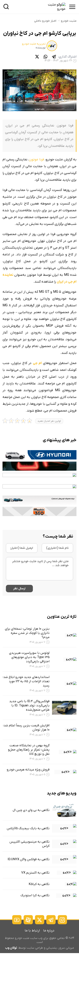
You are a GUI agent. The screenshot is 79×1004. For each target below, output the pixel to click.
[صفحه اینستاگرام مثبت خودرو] (62, 919)
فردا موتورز (36, 159)
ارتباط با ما (32, 930)
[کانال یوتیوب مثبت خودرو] (16, 919)
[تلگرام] (54, 57)
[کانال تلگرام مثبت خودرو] (51, 919)
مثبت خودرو (68, 21)
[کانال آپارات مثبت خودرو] (28, 919)
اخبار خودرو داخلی (45, 21)
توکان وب (11, 948)
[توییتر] (37, 57)
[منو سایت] (72, 7)
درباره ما (48, 930)
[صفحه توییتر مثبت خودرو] (39, 919)
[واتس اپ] (45, 57)
